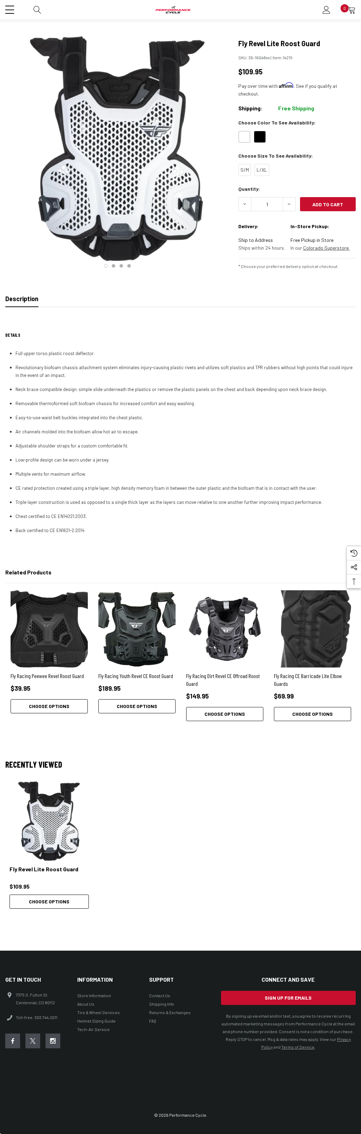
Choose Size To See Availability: (275, 156)
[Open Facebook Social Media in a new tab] (12, 1041)
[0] (352, 10)
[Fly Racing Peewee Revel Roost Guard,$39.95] (49, 628)
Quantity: (249, 189)
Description (21, 299)
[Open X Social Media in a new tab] (32, 1041)
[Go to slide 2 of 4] (113, 266)
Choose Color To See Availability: (277, 123)
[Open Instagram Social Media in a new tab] (52, 1041)
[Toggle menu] (10, 9)
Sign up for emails (288, 998)
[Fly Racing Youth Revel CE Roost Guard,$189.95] (137, 628)
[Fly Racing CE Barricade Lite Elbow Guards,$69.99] (312, 628)
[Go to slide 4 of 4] (129, 266)
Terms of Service (297, 1046)
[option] (49, 845)
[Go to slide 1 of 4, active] (106, 266)
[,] (49, 821)
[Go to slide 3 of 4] (121, 266)
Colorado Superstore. (326, 248)
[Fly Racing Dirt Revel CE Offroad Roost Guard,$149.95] (224, 628)
